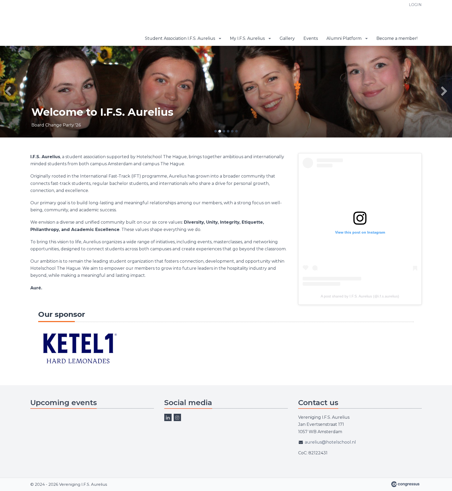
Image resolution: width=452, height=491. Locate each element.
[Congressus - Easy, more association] (405, 484)
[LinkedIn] (168, 417)
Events (310, 38)
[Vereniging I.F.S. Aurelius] (63, 23)
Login (415, 4)
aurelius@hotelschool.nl (330, 442)
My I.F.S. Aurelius (247, 38)
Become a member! (396, 38)
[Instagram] (177, 417)
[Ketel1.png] (79, 349)
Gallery (287, 38)
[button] (34, 91)
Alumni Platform (343, 38)
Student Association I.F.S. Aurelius (180, 38)
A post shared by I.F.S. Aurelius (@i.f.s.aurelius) (360, 296)
